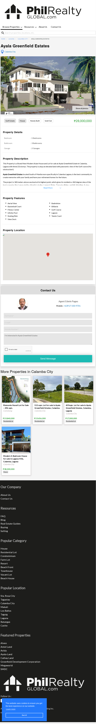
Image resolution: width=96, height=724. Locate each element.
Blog (3, 519)
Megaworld (7, 665)
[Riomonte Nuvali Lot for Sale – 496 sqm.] (16, 396)
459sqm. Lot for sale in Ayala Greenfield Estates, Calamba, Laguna (78, 408)
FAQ (3, 516)
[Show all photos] (48, 88)
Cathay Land (7, 658)
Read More (48, 188)
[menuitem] (11, 27)
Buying (4, 527)
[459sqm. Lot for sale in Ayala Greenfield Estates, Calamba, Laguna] (78, 389)
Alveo (4, 643)
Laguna (11, 39)
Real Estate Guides (10, 523)
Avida (4, 650)
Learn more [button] (10, 709)
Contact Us (56, 27)
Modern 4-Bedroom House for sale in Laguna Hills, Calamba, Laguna (15, 459)
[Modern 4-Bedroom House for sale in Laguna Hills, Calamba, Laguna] (16, 445)
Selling (4, 531)
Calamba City (23, 39)
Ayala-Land (6, 654)
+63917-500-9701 (72, 306)
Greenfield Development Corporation (20, 661)
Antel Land (6, 646)
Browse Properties (11, 27)
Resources (29, 27)
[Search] (3, 32)
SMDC (4, 669)
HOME (3, 39)
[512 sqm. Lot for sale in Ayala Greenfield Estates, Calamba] (47, 389)
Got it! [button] (24, 715)
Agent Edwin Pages (68, 301)
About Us (43, 27)
